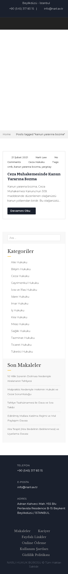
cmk (10, 166)
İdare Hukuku (20, 296)
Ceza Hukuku (36, 162)
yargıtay (46, 166)
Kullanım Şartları (34, 549)
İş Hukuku (17, 310)
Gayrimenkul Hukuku (25, 283)
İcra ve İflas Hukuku (24, 289)
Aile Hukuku (19, 262)
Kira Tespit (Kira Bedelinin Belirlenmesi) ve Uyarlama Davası (33, 431)
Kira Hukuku (19, 317)
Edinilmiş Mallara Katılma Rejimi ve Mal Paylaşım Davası (31, 418)
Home (7, 134)
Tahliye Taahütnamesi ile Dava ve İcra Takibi (30, 405)
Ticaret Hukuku (21, 344)
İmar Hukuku (19, 303)
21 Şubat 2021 (19, 157)
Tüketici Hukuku (22, 351)
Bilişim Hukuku (21, 269)
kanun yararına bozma (27, 166)
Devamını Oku (20, 210)
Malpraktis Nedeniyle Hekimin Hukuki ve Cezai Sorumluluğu (32, 392)
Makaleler (22, 531)
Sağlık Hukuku (20, 331)
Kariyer (44, 531)
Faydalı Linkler (34, 537)
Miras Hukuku (20, 324)
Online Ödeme (34, 543)
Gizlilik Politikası (36, 555)
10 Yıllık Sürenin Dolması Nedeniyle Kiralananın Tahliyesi (29, 379)
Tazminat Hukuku (23, 338)
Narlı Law (41, 157)
